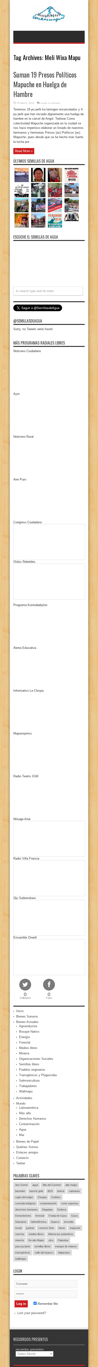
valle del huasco (44, 1252)
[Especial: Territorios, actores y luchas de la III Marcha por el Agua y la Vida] (38, 220)
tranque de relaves (66, 1246)
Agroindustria (28, 1026)
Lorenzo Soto (46, 1228)
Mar (21, 1135)
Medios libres (28, 1048)
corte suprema (69, 1203)
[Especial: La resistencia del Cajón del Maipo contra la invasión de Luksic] (71, 205)
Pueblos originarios (32, 1069)
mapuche (75, 1228)
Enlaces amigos (27, 1152)
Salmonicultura (29, 1080)
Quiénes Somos (27, 1147)
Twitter (20, 1163)
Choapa (42, 1197)
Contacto (22, 1158)
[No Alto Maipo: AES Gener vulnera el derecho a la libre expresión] (71, 175)
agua (35, 1185)
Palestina (63, 1240)
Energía (24, 1037)
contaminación (48, 1203)
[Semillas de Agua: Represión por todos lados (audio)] (38, 175)
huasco (55, 1221)
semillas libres (42, 1246)
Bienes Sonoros (27, 1016)
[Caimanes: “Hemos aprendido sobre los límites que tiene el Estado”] (22, 205)
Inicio (20, 1011)
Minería (24, 1053)
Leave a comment (50, 103)
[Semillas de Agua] (49, 19)
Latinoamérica (28, 1107)
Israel (18, 1228)
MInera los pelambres (60, 1234)
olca (51, 1240)
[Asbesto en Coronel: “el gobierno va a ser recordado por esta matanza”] (71, 217)
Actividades (24, 1098)
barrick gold (36, 1191)
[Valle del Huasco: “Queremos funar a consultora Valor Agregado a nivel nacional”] (55, 190)
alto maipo (71, 1185)
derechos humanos (26, 1209)
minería (19, 1240)
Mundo (20, 1103)
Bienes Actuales (27, 1022)
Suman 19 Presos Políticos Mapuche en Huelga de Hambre (45, 84)
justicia (30, 1228)
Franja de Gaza (58, 1215)
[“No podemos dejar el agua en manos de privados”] (55, 220)
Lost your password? (31, 1313)
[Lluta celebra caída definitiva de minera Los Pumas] (38, 205)
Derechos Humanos (32, 1118)
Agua (22, 1129)
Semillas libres (29, 1064)
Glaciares (20, 1221)
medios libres (36, 1234)
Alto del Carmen (52, 1185)
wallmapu (20, 1258)
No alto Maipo (36, 1240)
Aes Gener (21, 1185)
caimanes (74, 1191)
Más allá (25, 1113)
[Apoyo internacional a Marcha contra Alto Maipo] (55, 175)
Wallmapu (26, 1091)
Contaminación (29, 1124)
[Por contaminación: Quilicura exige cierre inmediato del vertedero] (55, 205)
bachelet (20, 1191)
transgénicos (22, 1252)
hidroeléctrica (38, 1221)
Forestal (24, 1042)
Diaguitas (47, 1209)
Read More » (24, 151)
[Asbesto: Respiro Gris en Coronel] (22, 190)
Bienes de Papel (27, 1141)
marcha (19, 1234)
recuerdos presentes (30, 1349)
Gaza (74, 1215)
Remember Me (47, 1304)
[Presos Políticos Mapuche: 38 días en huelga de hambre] (22, 220)
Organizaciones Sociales (36, 1059)
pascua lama (22, 1246)
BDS (50, 1191)
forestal (39, 1215)
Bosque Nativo (29, 1031)
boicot (60, 1191)
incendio (69, 1221)
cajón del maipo (24, 1197)
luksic (62, 1228)
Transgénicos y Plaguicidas (38, 1075)
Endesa (61, 1209)
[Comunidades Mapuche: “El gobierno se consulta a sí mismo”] (38, 190)
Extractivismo (23, 1215)
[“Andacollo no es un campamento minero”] (22, 175)
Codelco (56, 1197)
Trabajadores (28, 1086)
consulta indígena (25, 1203)
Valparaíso (64, 1252)
